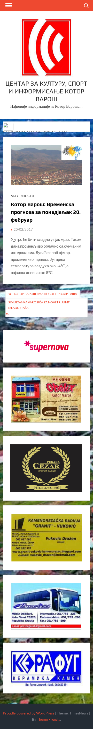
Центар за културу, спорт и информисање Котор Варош (46, 91)
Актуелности (22, 196)
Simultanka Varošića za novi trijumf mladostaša (39, 304)
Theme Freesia (48, 719)
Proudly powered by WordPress (28, 713)
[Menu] (8, 5)
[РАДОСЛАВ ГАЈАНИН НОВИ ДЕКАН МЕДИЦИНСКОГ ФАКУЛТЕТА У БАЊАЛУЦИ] (8, 126)
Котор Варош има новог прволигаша (45, 294)
